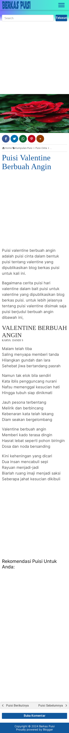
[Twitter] (14, 139)
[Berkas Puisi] (16, 5)
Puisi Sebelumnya (50, 705)
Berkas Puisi (47, 726)
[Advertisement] (34, 57)
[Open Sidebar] (61, 5)
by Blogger (46, 729)
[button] (40, 139)
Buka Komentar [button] (34, 715)
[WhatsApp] (23, 139)
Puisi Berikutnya (17, 705)
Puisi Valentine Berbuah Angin (26, 162)
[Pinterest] (31, 139)
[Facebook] (6, 139)
